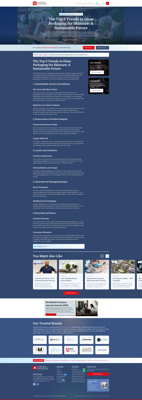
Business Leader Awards (78, 374)
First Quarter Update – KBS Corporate (123, 280)
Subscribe (59, 380)
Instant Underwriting (78, 360)
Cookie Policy (89, 396)
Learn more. (47, 381)
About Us (59, 371)
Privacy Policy (97, 396)
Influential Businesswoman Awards (78, 381)
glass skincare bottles (65, 98)
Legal (62, 261)
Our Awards (60, 378)
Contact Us (59, 373)
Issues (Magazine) (61, 376)
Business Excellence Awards (78, 373)
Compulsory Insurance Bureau (102, 360)
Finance (114, 261)
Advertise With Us (61, 381)
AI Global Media (65, 327)
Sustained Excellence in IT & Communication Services (45, 280)
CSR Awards (75, 369)
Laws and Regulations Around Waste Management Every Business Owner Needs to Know (70, 280)
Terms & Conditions (80, 396)
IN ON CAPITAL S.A (67, 360)
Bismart (86, 360)
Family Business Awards (78, 376)
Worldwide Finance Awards (77, 371)
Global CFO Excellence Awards (78, 378)
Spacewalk (91, 360)
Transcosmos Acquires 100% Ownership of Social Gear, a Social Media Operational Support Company (96, 280)
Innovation (37, 261)
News (40, 54)
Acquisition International (45, 396)
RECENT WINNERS (38, 360)
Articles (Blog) (60, 374)
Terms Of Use (105, 396)
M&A (88, 261)
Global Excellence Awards (78, 380)
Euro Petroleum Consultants (54, 360)
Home (35, 54)
